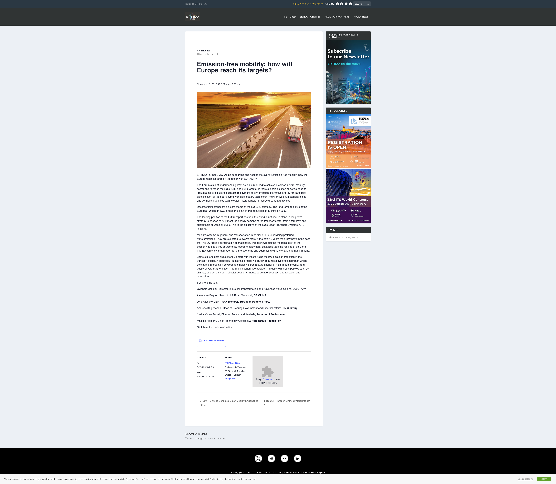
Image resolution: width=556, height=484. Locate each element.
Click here (203, 327)
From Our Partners (337, 17)
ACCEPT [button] (544, 479)
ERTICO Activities (310, 17)
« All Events (203, 50)
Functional (267, 379)
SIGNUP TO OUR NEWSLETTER (308, 4)
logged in (202, 438)
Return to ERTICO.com (196, 3)
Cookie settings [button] (525, 478)
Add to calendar (214, 340)
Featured (290, 17)
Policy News (361, 17)
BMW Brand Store (233, 363)
